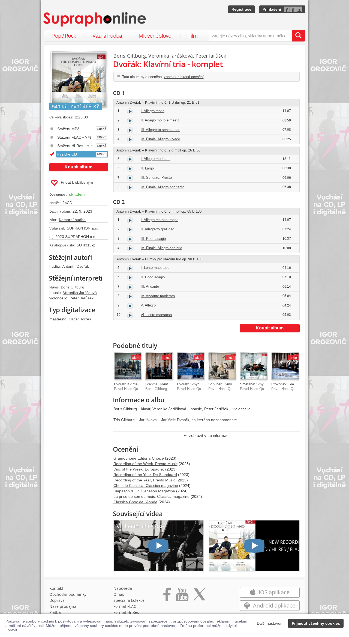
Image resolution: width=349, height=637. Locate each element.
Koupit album (78, 167)
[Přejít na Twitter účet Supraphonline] (199, 596)
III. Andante (150, 286)
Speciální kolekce (129, 600)
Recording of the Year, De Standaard (145, 474)
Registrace (241, 9)
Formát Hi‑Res (126, 612)
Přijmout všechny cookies (316, 623)
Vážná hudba (107, 35)
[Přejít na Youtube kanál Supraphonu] (182, 596)
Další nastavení (270, 623)
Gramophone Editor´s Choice (138, 458)
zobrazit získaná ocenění (184, 77)
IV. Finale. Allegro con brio (161, 248)
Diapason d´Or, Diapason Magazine (144, 491)
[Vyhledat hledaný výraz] (298, 35)
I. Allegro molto (152, 111)
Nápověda (122, 588)
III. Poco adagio (153, 239)
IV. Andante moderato (158, 296)
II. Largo (147, 168)
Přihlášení (272, 9)
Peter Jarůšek (82, 298)
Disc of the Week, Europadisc (138, 469)
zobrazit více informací (209, 435)
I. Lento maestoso (155, 268)
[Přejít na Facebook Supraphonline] (167, 596)
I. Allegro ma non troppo (159, 220)
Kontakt (56, 588)
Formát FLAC (124, 606)
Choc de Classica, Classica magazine (145, 485)
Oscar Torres (80, 319)
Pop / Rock (64, 35)
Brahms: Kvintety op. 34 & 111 (169, 384)
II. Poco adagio (153, 277)
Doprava (57, 600)
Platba (55, 612)
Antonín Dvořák (75, 266)
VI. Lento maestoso (156, 315)
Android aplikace (273, 605)
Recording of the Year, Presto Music (144, 480)
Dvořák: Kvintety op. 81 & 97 (137, 384)
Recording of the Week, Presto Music (145, 464)
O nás (118, 594)
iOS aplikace (273, 592)
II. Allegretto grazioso (157, 229)
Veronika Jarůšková (80, 292)
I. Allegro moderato (155, 159)
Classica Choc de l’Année (135, 502)
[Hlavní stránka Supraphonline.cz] (95, 19)
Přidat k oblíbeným (77, 182)
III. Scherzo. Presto (156, 177)
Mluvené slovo (155, 35)
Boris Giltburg (72, 287)
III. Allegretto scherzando (160, 130)
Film (193, 35)
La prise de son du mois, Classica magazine (151, 496)
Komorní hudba (72, 220)
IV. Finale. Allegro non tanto (162, 187)
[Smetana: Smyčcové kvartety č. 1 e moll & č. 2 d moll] (253, 366)
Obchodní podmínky (67, 594)
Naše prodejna (62, 606)
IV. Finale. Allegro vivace (160, 139)
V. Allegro (148, 305)
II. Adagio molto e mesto (160, 120)
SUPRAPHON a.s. (82, 228)
